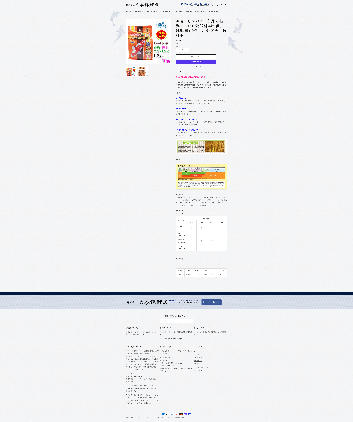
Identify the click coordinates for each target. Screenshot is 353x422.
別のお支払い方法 (196, 66)
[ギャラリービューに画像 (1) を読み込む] (131, 71)
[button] (217, 5)
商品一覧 (196, 354)
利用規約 (170, 417)
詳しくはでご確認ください (171, 339)
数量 (177, 46)
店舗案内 (196, 364)
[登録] (191, 321)
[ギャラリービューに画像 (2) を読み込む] (143, 71)
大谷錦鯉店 (133, 417)
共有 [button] (179, 71)
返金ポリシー (150, 417)
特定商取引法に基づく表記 (181, 417)
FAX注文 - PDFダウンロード (202, 367)
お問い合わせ (198, 370)
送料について (198, 360)
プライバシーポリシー (161, 417)
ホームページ (198, 351)
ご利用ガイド (198, 357)
